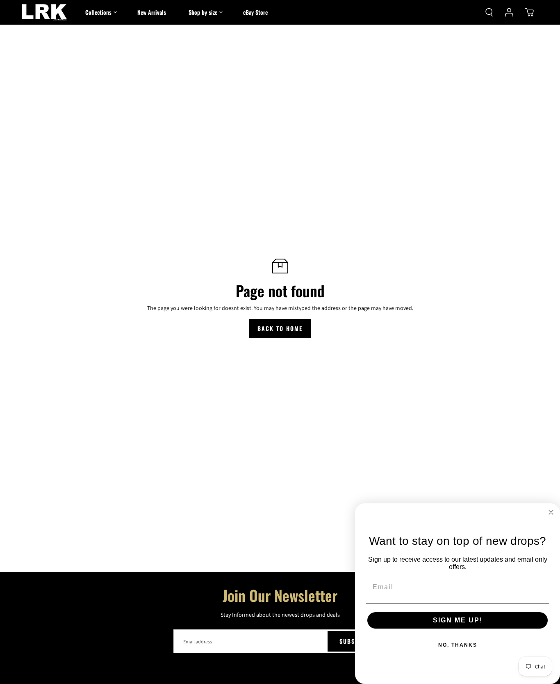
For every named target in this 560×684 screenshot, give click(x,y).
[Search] (489, 12)
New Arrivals (151, 12)
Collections (98, 12)
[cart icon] (529, 12)
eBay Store (255, 12)
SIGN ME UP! (458, 620)
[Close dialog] (551, 512)
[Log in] (509, 12)
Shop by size (203, 12)
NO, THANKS (457, 645)
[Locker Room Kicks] (44, 12)
